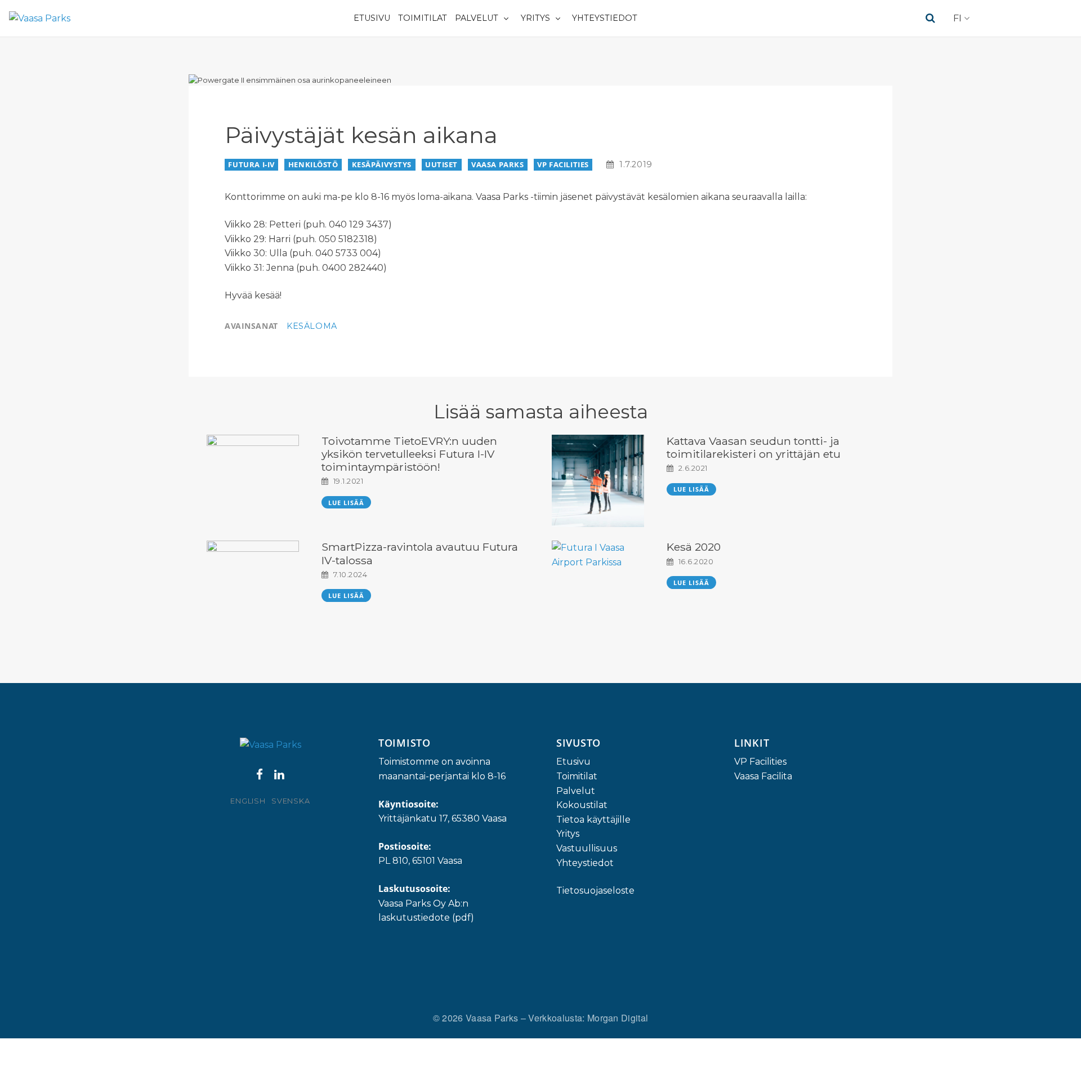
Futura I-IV (251, 164)
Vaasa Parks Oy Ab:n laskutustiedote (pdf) (426, 910)
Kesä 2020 (694, 547)
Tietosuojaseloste (595, 890)
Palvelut (476, 18)
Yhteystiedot (604, 18)
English (247, 801)
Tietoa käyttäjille (593, 819)
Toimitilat (422, 18)
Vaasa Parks (497, 164)
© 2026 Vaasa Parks (477, 1017)
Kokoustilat (581, 805)
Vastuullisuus (586, 848)
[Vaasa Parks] (39, 18)
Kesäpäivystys (382, 164)
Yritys (535, 18)
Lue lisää (346, 502)
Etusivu (372, 18)
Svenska (290, 801)
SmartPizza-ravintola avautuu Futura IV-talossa (419, 553)
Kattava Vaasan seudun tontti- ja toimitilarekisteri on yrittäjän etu (754, 447)
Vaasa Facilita (763, 776)
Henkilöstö (313, 164)
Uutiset (441, 164)
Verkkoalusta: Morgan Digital (588, 1017)
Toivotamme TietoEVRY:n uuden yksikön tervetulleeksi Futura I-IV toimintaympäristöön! (409, 454)
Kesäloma (312, 326)
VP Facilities (563, 164)
